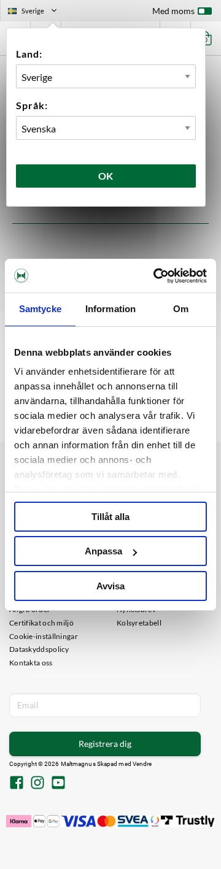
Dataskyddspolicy (39, 649)
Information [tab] (110, 309)
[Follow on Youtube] (58, 783)
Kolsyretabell (139, 622)
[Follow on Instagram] (37, 783)
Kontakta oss (31, 662)
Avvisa (110, 586)
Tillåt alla (110, 516)
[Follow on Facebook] (16, 783)
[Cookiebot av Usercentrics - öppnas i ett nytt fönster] (156, 276)
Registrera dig (105, 743)
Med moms (173, 11)
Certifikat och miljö (41, 622)
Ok (106, 176)
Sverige (37, 12)
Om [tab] (180, 309)
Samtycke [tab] (40, 309)
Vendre (142, 763)
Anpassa (103, 551)
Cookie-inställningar (43, 636)
